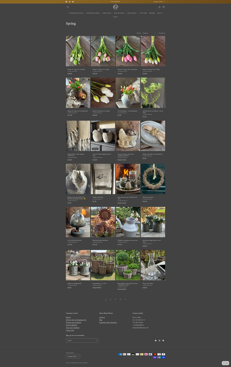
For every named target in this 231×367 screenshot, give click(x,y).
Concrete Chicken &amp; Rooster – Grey (102, 154)
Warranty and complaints (73, 322)
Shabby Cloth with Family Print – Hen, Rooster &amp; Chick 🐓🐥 (77, 198)
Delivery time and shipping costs (76, 320)
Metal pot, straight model (74, 283)
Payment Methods (71, 325)
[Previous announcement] (96, 1)
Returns (68, 317)
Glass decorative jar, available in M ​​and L (127, 198)
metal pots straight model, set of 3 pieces (152, 241)
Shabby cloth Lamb (98, 197)
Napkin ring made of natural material (153, 154)
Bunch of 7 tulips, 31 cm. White (76, 69)
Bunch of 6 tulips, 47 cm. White (101, 111)
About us (102, 317)
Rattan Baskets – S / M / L (100, 283)
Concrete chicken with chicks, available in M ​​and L (126, 154)
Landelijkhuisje (74, 362)
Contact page (70, 330)
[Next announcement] (135, 1)
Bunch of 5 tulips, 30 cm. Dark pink (127, 69)
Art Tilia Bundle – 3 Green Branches (127, 111)
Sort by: (139, 33)
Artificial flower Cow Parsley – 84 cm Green (153, 111)
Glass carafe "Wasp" (148, 283)
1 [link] (105, 299)
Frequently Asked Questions (108, 322)
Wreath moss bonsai (148, 197)
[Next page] (125, 299)
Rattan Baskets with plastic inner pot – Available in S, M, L (128, 284)
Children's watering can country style (128, 240)
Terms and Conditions (72, 327)
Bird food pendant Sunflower (100, 240)
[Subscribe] (96, 340)
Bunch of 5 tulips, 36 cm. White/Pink (78, 111)
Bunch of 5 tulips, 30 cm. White (151, 69)
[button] (68, 7)
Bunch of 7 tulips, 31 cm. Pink (101, 69)
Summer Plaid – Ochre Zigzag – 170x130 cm (76, 154)
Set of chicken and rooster (75, 240)
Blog (100, 320)
